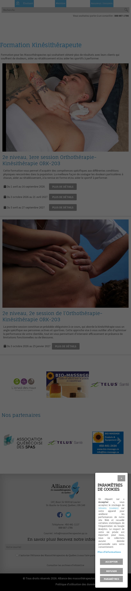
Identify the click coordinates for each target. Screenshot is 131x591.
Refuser (111, 571)
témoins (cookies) (108, 508)
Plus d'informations (109, 551)
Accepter (111, 561)
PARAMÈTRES (111, 578)
